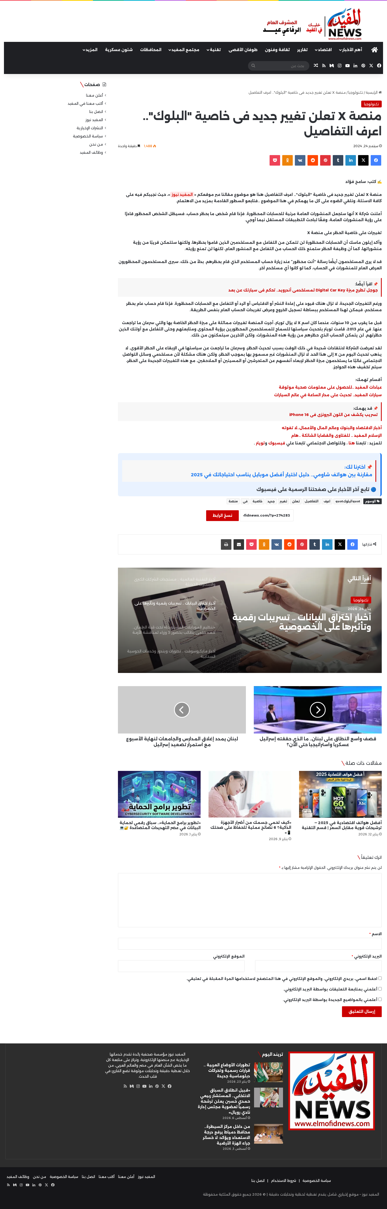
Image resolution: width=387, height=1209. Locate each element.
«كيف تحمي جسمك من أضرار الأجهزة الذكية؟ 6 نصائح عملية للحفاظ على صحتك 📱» (250, 827)
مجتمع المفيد (185, 49)
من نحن (96, 144)
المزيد (91, 49)
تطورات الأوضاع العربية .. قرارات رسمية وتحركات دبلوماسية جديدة (227, 1070)
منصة (233, 501)
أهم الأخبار (352, 49)
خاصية (257, 501)
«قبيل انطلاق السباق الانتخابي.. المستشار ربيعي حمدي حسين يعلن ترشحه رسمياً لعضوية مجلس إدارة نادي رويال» (224, 1101)
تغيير (283, 501)
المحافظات (150, 49)
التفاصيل (312, 501)
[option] (250, 620)
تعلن (296, 501)
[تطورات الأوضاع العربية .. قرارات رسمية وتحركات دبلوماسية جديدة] (268, 1072)
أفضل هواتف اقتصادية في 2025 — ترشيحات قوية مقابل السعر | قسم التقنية (342, 825)
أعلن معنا (94, 95)
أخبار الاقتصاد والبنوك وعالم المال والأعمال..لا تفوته (332, 427)
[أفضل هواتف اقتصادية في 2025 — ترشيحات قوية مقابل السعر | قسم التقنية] (340, 794)
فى (245, 501)
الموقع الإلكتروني (229, 956)
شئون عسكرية (119, 49)
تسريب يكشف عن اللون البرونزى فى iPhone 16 (333, 414)
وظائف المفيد (91, 152)
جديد (271, 501)
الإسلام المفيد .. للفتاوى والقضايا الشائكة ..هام (336, 435)
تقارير (302, 49)
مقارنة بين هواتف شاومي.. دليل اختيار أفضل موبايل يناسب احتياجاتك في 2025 (281, 474)
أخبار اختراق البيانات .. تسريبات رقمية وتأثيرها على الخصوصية (301, 622)
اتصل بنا (96, 112)
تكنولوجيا (355, 92)
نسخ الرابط (222, 515)
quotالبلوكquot (347, 501)
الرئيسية (372, 92)
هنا (352, 443)
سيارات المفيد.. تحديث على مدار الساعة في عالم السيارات (328, 395)
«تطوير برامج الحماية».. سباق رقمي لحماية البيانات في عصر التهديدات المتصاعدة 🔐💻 (160, 825)
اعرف (327, 501)
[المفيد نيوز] (322, 24)
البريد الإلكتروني (367, 956)
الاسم (375, 934)
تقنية (215, 49)
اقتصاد (325, 49)
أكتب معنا (107, 1177)
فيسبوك (276, 443)
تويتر (260, 443)
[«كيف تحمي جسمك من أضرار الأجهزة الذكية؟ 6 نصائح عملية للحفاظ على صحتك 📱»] (250, 794)
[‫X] (163, 1086)
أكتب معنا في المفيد (85, 103)
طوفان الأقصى (243, 49)
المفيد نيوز (182, 194)
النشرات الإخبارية (90, 128)
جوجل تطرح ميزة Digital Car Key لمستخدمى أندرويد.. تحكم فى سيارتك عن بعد (303, 290)
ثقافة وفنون (277, 49)
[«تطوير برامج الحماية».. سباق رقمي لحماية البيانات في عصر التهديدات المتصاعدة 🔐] (159, 794)
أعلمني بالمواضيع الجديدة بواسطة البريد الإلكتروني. (330, 1000)
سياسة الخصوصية (88, 136)
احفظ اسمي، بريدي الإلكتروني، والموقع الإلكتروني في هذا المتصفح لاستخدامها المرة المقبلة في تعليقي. (281, 979)
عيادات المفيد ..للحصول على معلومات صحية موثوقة (330, 387)
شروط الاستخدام (283, 1180)
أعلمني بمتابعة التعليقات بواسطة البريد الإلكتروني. (330, 989)
